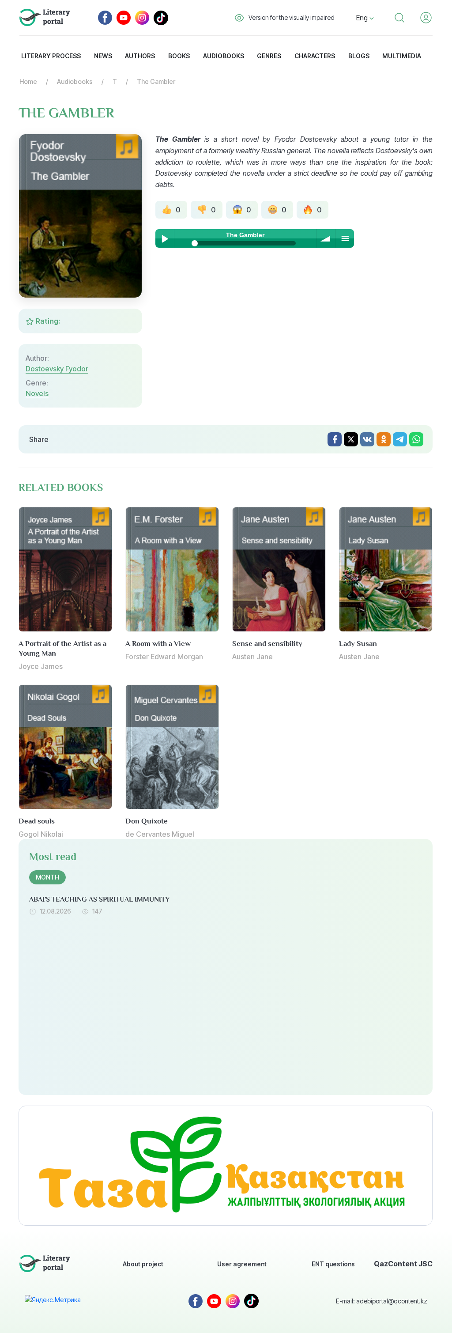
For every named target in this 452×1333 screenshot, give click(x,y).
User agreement (242, 1264)
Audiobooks (223, 56)
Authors (140, 56)
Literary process (51, 56)
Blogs (358, 56)
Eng (362, 17)
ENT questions (333, 1264)
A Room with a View (158, 643)
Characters (314, 56)
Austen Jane (252, 656)
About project (143, 1264)
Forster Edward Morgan (164, 656)
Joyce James (41, 666)
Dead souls (37, 821)
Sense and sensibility (267, 643)
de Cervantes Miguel (159, 834)
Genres (269, 56)
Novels (37, 393)
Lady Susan (358, 643)
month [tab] (47, 877)
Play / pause (164, 238)
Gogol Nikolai (41, 834)
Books (179, 56)
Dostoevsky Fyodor (57, 368)
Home (28, 81)
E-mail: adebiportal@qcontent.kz (381, 1301)
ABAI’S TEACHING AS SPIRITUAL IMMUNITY (99, 899)
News (103, 56)
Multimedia (401, 56)
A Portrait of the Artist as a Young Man (62, 648)
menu (344, 238)
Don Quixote (146, 821)
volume (325, 238)
